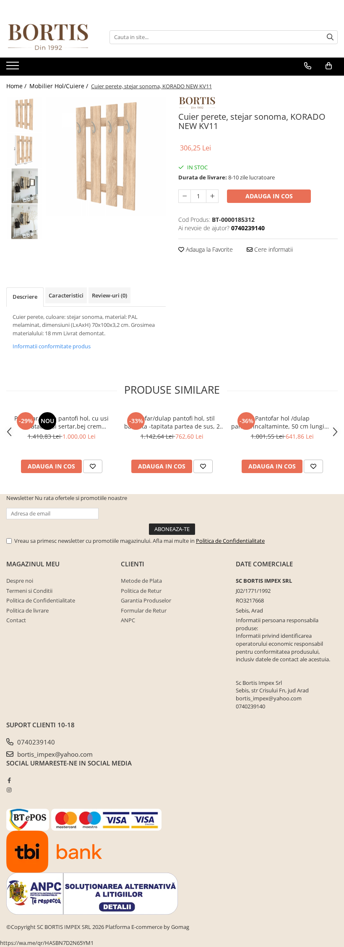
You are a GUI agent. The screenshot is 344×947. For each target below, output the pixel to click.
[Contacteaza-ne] (307, 66)
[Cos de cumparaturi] (329, 66)
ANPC (128, 620)
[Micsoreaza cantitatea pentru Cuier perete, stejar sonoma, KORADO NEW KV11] (184, 196)
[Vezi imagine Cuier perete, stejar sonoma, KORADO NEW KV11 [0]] (24, 114)
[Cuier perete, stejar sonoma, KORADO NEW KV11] (106, 156)
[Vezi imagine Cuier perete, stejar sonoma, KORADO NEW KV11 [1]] (24, 150)
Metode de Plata (141, 580)
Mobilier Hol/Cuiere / (59, 86)
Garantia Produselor (146, 600)
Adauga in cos (269, 196)
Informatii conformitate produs (52, 346)
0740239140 (35, 742)
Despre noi (19, 580)
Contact (16, 620)
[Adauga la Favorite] (92, 466)
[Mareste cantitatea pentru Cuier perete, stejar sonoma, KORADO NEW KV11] (212, 196)
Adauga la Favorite (208, 249)
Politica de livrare (27, 610)
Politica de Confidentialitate (230, 541)
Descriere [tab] (25, 296)
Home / (17, 86)
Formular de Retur (144, 610)
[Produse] (13, 68)
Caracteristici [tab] (66, 295)
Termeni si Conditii (29, 591)
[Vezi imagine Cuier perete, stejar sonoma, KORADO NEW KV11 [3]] (24, 221)
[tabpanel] (106, 156)
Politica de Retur (141, 591)
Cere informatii (273, 249)
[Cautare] (330, 37)
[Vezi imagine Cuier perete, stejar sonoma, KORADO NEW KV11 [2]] (24, 185)
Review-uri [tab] (109, 295)
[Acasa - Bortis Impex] (48, 37)
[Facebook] (9, 780)
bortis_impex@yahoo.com (54, 754)
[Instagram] (9, 790)
